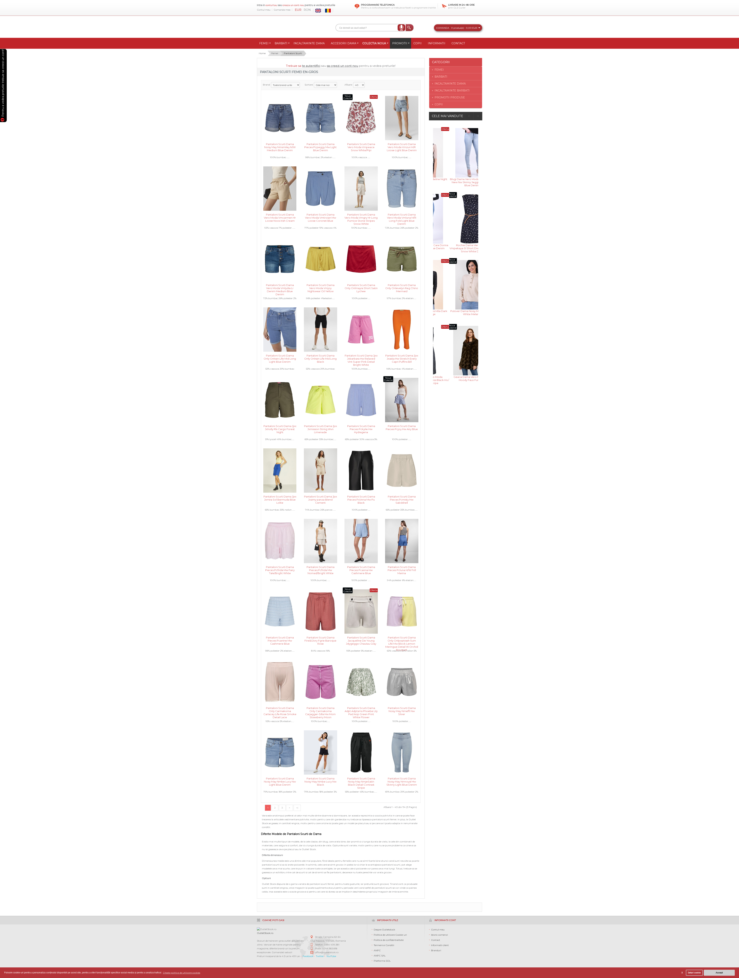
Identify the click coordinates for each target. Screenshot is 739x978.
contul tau (271, 5)
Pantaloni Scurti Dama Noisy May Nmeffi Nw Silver (402, 710)
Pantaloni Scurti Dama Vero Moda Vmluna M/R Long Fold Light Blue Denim (401, 217)
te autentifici (311, 66)
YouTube (331, 956)
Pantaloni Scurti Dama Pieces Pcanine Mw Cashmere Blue (280, 640)
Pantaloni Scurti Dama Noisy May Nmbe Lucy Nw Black (320, 781)
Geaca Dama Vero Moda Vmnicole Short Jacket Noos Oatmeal (455, 378)
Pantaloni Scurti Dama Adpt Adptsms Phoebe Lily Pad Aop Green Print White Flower (361, 710)
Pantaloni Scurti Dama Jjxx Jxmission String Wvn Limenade (320, 428)
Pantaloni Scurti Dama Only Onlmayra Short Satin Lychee (361, 288)
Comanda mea (282, 10)
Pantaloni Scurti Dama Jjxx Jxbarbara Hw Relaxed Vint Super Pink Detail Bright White (361, 358)
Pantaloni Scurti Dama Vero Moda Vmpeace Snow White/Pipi (361, 147)
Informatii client (440, 945)
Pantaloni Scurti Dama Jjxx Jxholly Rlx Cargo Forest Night (279, 428)
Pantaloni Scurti (293, 53)
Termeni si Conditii (384, 945)
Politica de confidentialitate (389, 940)
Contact (435, 940)
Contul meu (263, 10)
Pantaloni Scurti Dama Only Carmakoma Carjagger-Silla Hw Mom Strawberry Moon (320, 710)
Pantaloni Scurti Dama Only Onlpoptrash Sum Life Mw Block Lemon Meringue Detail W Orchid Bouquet (401, 640)
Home (262, 53)
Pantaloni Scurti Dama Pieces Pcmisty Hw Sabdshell (402, 499)
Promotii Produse (450, 97)
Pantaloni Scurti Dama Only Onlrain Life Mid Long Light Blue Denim (280, 358)
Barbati (441, 76)
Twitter (320, 956)
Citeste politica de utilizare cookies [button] (181, 972)
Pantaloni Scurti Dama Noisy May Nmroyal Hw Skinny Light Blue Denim (401, 781)
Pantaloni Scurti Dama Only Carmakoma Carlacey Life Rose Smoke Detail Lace (279, 710)
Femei (274, 53)
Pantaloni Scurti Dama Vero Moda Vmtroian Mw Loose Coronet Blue (320, 217)
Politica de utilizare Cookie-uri (390, 934)
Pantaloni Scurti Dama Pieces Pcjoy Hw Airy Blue (402, 427)
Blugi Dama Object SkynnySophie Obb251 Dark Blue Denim (455, 181)
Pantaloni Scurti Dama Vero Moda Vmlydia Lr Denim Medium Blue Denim (280, 288)
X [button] (682, 972)
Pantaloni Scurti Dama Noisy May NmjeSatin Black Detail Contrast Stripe (361, 781)
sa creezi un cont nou (342, 66)
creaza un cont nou (294, 5)
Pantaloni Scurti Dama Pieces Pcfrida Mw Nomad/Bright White (320, 569)
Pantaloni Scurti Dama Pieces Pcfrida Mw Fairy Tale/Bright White (280, 569)
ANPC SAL (380, 955)
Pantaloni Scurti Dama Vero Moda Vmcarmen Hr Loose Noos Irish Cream (280, 217)
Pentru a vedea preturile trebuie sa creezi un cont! (3, 83)
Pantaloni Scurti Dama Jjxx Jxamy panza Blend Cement (320, 499)
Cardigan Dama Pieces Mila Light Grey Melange (455, 313)
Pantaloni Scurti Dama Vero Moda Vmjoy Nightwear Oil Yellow (320, 288)
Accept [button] (719, 972)
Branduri (436, 950)
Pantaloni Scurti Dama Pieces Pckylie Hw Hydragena (361, 428)
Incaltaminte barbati (452, 90)
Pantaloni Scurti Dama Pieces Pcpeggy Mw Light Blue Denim (320, 147)
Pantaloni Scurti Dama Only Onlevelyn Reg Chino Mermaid (401, 288)
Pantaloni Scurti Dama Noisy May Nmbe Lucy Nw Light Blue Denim (280, 781)
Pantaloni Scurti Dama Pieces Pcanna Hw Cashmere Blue (361, 569)
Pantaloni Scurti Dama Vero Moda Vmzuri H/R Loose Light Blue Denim (402, 147)
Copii (439, 104)
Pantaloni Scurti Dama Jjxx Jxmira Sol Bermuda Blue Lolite (279, 499)
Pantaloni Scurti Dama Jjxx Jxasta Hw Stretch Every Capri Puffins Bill (401, 358)
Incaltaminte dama (450, 83)
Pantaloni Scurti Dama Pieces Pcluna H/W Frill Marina (402, 569)
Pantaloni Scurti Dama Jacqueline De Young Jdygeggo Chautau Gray (361, 640)
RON (307, 10)
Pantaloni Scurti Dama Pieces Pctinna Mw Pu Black (361, 499)
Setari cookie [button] (694, 972)
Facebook (308, 956)
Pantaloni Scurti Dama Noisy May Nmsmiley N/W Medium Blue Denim (280, 147)
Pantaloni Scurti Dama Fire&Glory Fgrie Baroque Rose (320, 640)
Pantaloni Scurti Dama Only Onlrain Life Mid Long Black (320, 358)
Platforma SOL (382, 960)
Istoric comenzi (439, 934)
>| (297, 807)
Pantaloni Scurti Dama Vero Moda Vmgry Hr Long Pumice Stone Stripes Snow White (361, 217)
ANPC (377, 950)
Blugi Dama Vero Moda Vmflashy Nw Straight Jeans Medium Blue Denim (455, 248)
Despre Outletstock (384, 929)
